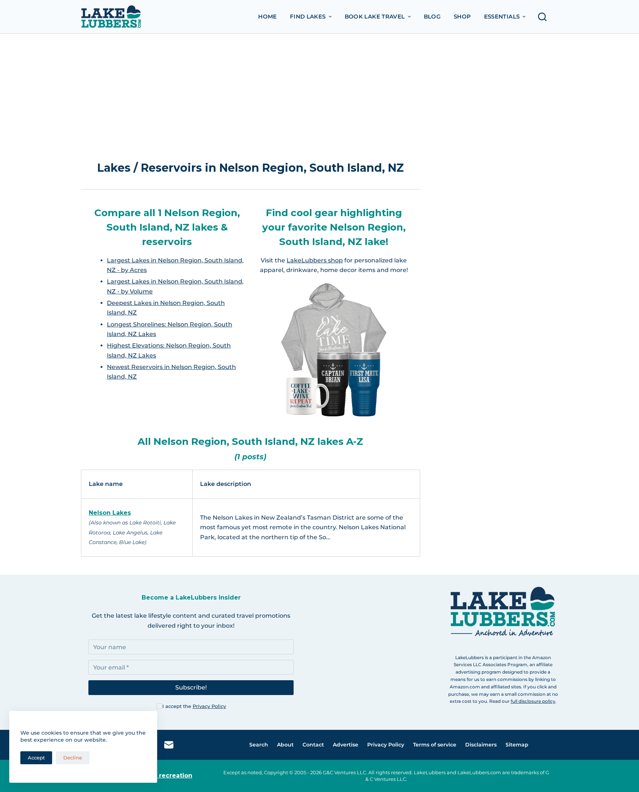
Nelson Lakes (110, 512)
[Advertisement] (319, 89)
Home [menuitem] (267, 16)
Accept (36, 758)
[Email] (168, 744)
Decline (72, 758)
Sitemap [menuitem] (517, 744)
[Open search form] (544, 17)
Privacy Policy (209, 706)
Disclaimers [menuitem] (481, 744)
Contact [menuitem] (313, 744)
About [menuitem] (285, 744)
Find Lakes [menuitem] (308, 16)
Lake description (225, 483)
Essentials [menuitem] (502, 16)
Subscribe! (191, 687)
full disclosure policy (533, 701)
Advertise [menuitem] (345, 744)
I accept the (194, 706)
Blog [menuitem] (432, 16)
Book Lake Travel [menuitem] (375, 16)
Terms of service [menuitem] (434, 744)
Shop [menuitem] (462, 16)
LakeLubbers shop (315, 260)
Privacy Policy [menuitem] (385, 744)
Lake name (106, 483)
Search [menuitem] (258, 744)
